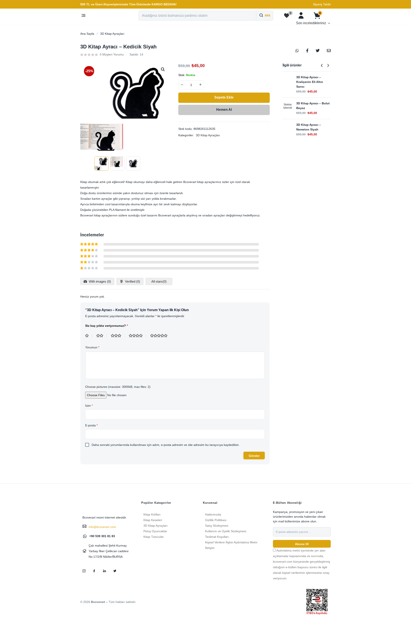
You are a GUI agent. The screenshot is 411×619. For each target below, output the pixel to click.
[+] (200, 85)
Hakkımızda (213, 514)
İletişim (209, 548)
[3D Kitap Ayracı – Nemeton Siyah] (288, 127)
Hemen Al (224, 109)
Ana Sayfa (87, 33)
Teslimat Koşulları (217, 536)
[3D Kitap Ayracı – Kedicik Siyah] (297, 50)
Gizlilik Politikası (215, 520)
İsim (89, 405)
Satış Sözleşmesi (216, 525)
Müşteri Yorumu (112, 54)
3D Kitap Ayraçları (112, 33)
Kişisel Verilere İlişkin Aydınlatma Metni (231, 542)
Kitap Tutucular (153, 536)
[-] (182, 85)
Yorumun (92, 347)
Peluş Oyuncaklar (155, 531)
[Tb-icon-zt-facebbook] (94, 570)
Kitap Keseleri (152, 520)
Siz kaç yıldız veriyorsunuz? (106, 325)
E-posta (91, 425)
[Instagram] (84, 570)
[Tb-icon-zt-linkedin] (104, 570)
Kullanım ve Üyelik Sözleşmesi (225, 531)
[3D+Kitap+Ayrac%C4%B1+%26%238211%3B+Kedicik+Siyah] (318, 50)
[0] (286, 15)
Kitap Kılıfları (152, 514)
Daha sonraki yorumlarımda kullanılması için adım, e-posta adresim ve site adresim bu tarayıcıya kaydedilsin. (166, 445)
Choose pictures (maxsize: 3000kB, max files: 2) (117, 386)
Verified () (132, 281)
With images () (99, 281)
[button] (128, 4)
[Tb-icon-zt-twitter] (114, 570)
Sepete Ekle (224, 97)
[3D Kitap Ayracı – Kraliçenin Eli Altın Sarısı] (288, 80)
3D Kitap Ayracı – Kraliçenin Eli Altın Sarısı (309, 81)
